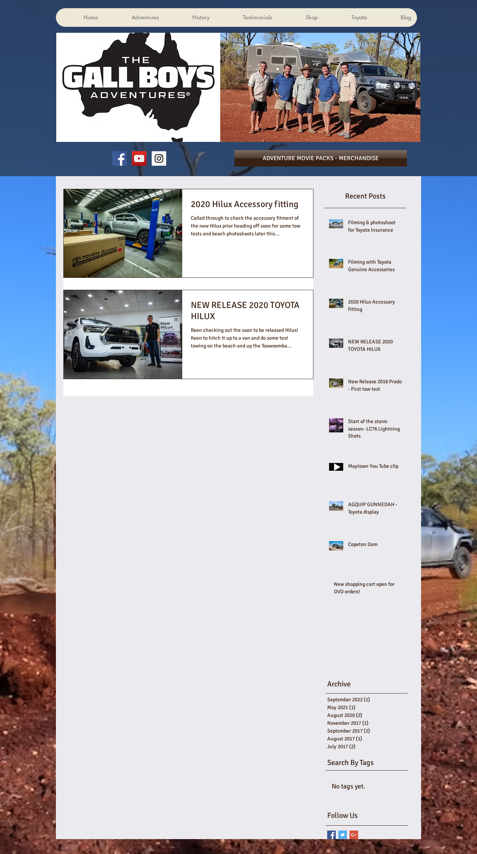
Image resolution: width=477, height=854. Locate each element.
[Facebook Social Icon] (119, 158)
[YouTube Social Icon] (139, 158)
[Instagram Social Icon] (159, 158)
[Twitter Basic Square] (342, 835)
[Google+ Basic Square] (354, 835)
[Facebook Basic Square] (331, 835)
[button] (392, 42)
